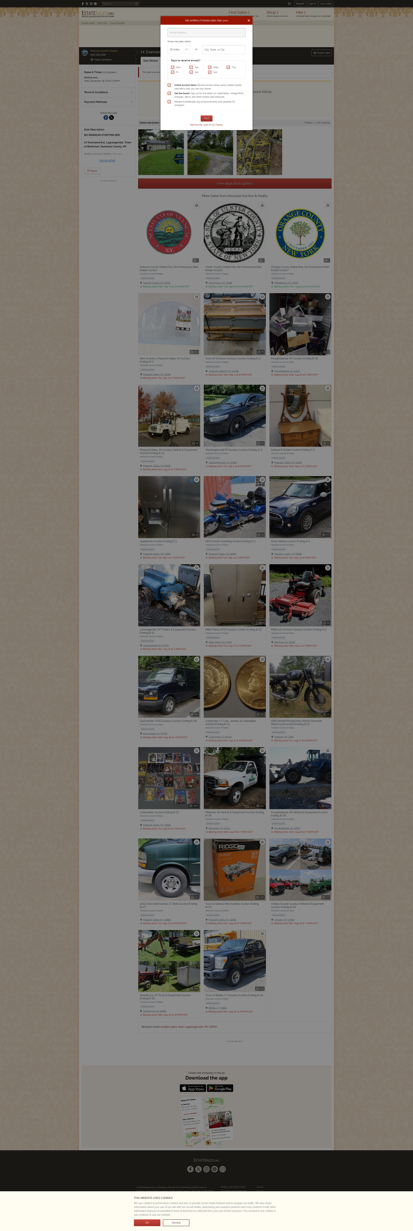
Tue (196, 67)
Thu (234, 67)
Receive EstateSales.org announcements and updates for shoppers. (204, 103)
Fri (177, 72)
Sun (215, 72)
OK (147, 1222)
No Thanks (217, 125)
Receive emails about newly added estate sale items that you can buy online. (208, 87)
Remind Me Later (199, 125)
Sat (196, 72)
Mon (178, 67)
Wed (215, 67)
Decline (176, 1222)
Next (206, 118)
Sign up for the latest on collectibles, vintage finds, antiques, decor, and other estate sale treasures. (209, 95)
